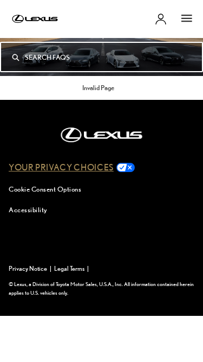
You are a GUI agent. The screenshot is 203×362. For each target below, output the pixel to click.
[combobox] (113, 57)
